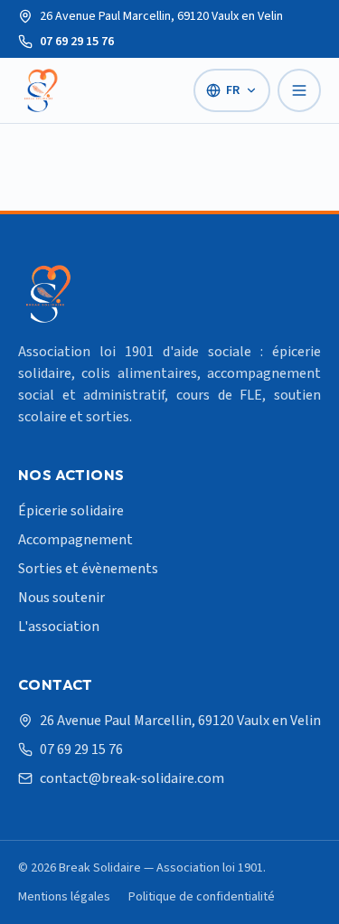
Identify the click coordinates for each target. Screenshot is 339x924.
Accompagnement (75, 540)
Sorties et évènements (88, 569)
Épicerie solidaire (71, 511)
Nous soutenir (61, 598)
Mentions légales (64, 897)
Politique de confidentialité (201, 897)
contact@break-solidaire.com (132, 778)
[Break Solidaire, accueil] (39, 90)
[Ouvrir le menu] (299, 90)
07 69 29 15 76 (77, 42)
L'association (58, 626)
